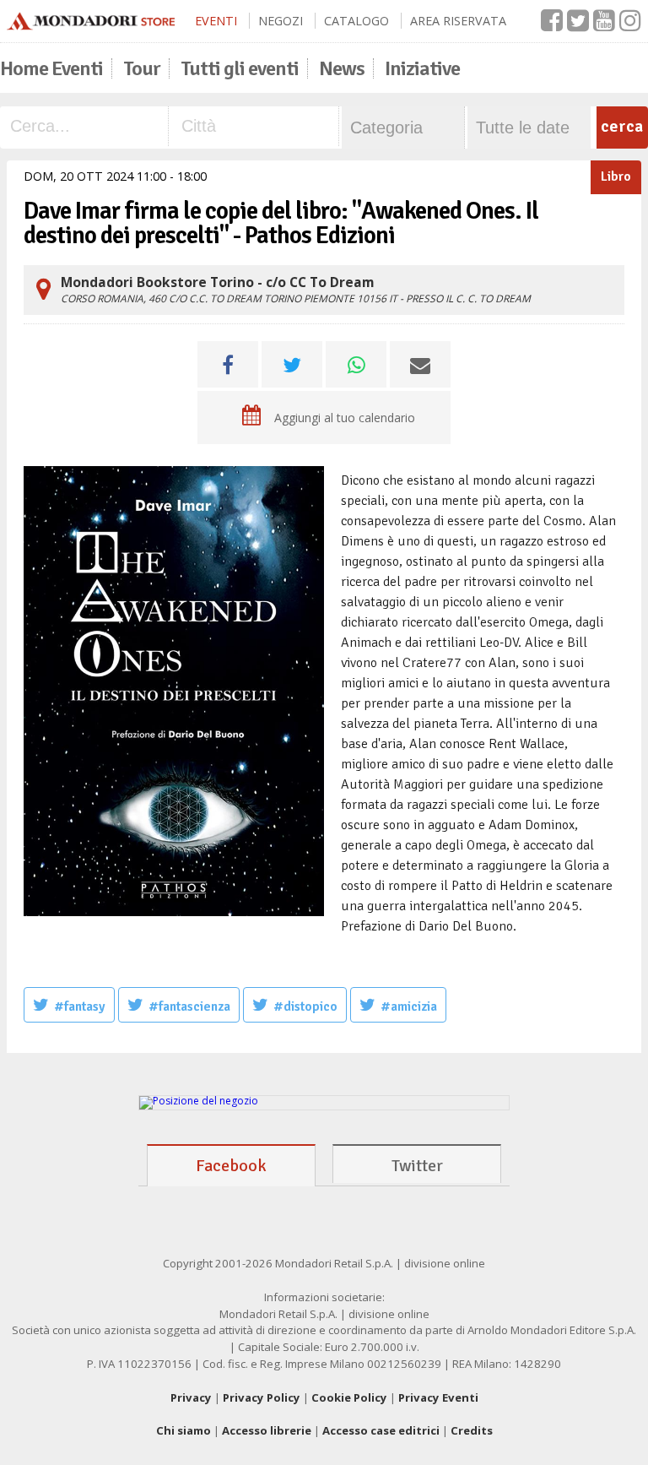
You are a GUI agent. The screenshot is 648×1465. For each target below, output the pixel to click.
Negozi (280, 21)
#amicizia (409, 1006)
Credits (472, 1430)
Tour (141, 68)
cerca (622, 126)
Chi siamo (183, 1430)
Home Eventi (51, 68)
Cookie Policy (349, 1397)
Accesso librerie (266, 1430)
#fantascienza (189, 1006)
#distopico (305, 1006)
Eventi (216, 21)
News (341, 68)
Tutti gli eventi (240, 68)
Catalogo (356, 21)
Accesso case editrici (381, 1430)
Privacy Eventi (438, 1397)
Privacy (191, 1397)
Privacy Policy (261, 1397)
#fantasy (79, 1006)
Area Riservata (458, 21)
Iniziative (422, 68)
